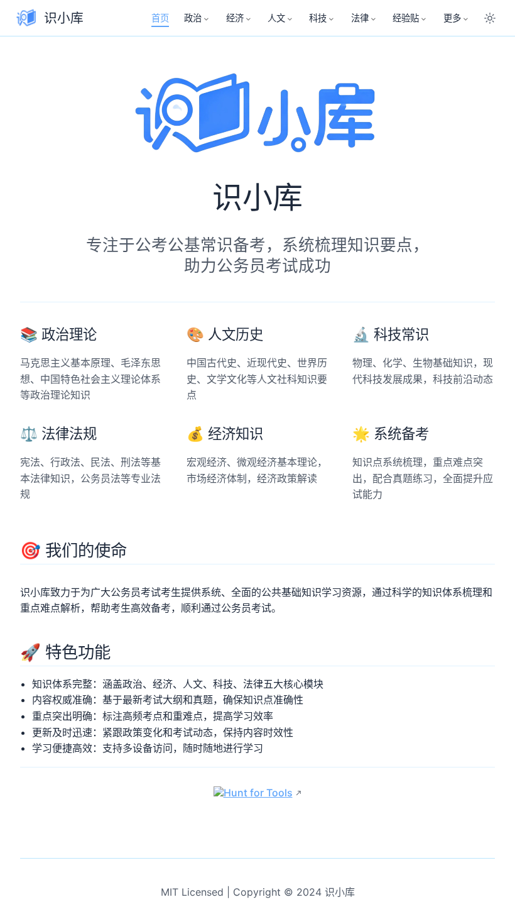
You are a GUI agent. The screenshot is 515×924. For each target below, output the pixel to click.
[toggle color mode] (490, 18)
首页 (160, 18)
